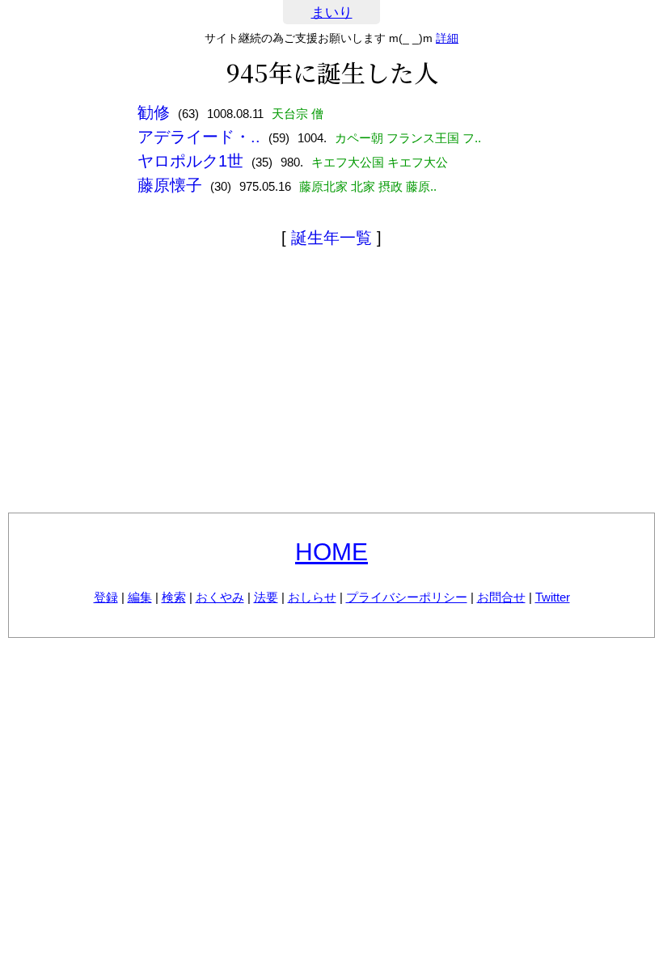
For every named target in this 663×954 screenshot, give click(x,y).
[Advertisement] (331, 383)
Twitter (552, 597)
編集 (140, 597)
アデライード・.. (198, 137)
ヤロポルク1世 (190, 161)
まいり (332, 12)
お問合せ (501, 597)
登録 (106, 597)
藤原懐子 (169, 185)
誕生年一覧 (331, 238)
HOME (331, 551)
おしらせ (312, 597)
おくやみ (220, 597)
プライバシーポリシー (406, 597)
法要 (266, 597)
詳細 (447, 38)
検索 (174, 597)
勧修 (153, 112)
